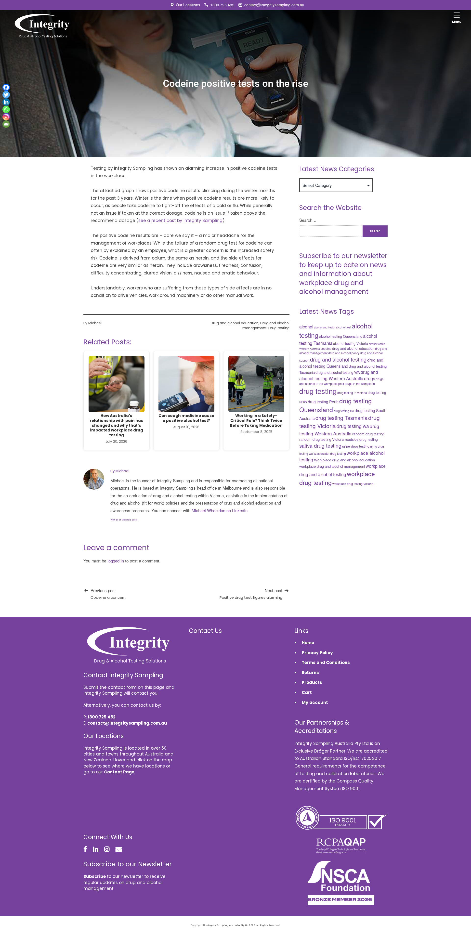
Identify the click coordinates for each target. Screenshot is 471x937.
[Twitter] (6, 94)
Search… (307, 220)
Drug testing (278, 327)
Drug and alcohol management (265, 325)
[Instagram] (6, 116)
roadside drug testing (361, 439)
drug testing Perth (323, 401)
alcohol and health (324, 327)
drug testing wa (353, 425)
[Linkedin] (6, 102)
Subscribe (94, 876)
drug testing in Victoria (352, 392)
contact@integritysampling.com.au (274, 5)
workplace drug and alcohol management (332, 466)
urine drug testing (355, 446)
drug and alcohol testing (338, 359)
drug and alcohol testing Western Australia (338, 375)
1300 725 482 (222, 5)
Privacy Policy (317, 653)
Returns (310, 673)
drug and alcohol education (353, 348)
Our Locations (188, 5)
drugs (369, 378)
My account (315, 702)
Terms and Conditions (326, 662)
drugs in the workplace (360, 383)
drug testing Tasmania (341, 417)
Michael (95, 323)
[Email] (6, 124)
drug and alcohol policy (343, 353)
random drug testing (368, 433)
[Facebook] (6, 87)
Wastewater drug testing (330, 453)
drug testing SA (344, 411)
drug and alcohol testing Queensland (341, 363)
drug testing (318, 391)
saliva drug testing (320, 445)
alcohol (306, 327)
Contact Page (119, 772)
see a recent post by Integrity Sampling (180, 220)
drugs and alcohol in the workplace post (341, 381)
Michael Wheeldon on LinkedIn (220, 510)
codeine (326, 348)
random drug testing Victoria (321, 439)
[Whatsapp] (6, 109)
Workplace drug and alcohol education (344, 459)
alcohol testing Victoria (350, 343)
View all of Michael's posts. (124, 519)
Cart (307, 692)
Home (308, 643)
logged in (115, 561)
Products (312, 682)
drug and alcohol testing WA (337, 372)
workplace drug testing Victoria (352, 484)
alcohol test (343, 327)
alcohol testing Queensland (340, 336)
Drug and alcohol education (235, 323)
